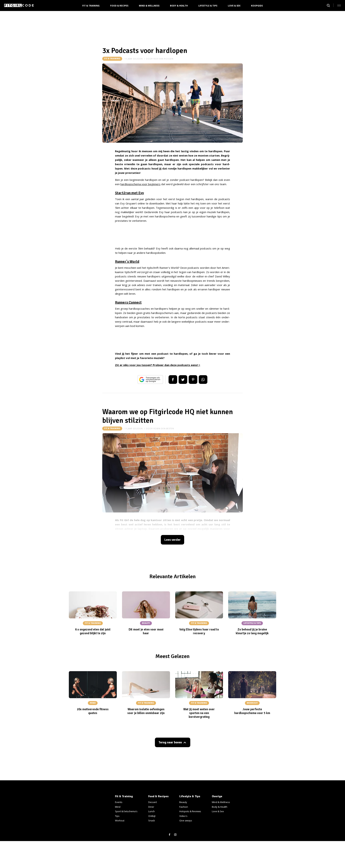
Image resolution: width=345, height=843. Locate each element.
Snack (151, 820)
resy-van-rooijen (163, 58)
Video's (183, 816)
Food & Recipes (119, 5)
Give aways (185, 820)
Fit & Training (91, 5)
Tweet (183, 379)
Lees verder (172, 540)
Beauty (183, 802)
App (203, 379)
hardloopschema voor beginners (140, 184)
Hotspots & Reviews (190, 811)
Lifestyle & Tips (207, 5)
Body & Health (179, 5)
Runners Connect (128, 302)
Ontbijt (151, 816)
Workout (119, 820)
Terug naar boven (170, 742)
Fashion (183, 806)
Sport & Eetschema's (126, 811)
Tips (117, 816)
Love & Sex (234, 5)
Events (118, 802)
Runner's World (127, 261)
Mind (117, 806)
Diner (151, 806)
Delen (173, 379)
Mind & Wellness (149, 5)
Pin (193, 379)
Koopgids (257, 5)
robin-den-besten (163, 428)
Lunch (151, 811)
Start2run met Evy (129, 193)
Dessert (152, 802)
